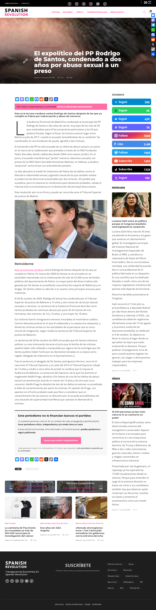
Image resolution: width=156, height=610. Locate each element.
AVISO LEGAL (59, 604)
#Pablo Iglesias (128, 582)
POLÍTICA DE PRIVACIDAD (74, 604)
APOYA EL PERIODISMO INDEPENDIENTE (75, 106)
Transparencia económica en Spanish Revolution (22, 573)
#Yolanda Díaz (135, 588)
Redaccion (37, 77)
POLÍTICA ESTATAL (52, 47)
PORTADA (56, 12)
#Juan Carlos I (112, 582)
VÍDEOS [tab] (116, 378)
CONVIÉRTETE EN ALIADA (97, 12)
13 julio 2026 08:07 (125, 510)
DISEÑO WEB (96, 604)
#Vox (121, 588)
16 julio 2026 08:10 (124, 370)
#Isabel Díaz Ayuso (132, 576)
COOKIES (87, 604)
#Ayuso (131, 564)
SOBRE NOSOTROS (11, 3)
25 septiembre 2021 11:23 (19, 540)
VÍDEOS (79, 12)
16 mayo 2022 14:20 (54, 535)
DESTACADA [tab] (118, 187)
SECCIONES (67, 12)
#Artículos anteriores (115, 564)
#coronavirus (112, 570)
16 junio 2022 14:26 (89, 540)
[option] (20, 518)
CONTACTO (25, 3)
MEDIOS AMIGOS (117, 12)
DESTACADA (39, 47)
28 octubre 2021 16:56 (48, 77)
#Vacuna (111, 588)
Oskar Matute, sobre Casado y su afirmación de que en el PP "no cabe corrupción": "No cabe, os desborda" (33, 489)
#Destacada (127, 570)
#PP (141, 582)
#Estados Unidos (113, 576)
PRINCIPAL (39, 481)
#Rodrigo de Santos (32, 469)
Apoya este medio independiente (61, 440)
